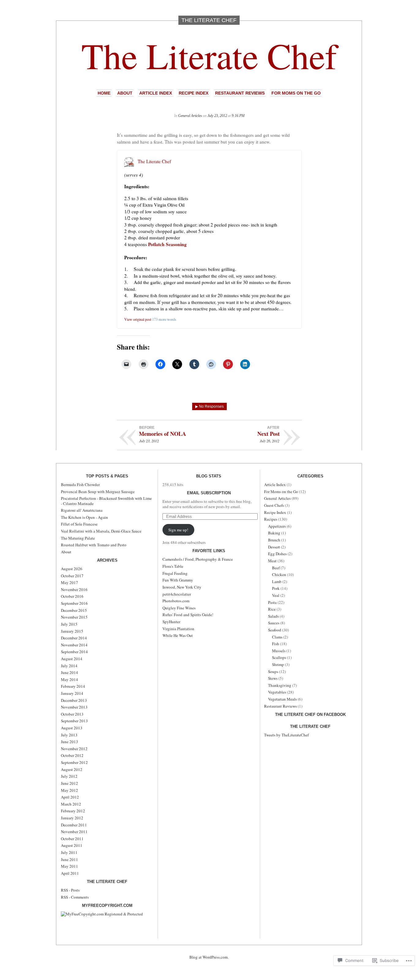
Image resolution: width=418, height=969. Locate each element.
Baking (274, 533)
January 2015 (72, 631)
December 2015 (74, 610)
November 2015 (74, 617)
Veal (275, 595)
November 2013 (74, 707)
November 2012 (74, 748)
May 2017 (69, 582)
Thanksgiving (279, 685)
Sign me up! (178, 530)
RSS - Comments (75, 897)
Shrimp (278, 664)
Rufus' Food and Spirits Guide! (187, 614)
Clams (277, 637)
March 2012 (71, 804)
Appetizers (277, 526)
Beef (276, 568)
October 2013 (72, 714)
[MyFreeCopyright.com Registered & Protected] (102, 914)
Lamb (277, 581)
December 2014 (74, 638)
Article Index (155, 93)
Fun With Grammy (177, 580)
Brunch (274, 540)
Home (104, 93)
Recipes (270, 519)
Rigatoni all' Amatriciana (82, 510)
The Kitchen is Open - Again (84, 517)
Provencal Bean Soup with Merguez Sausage (98, 491)
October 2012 (72, 755)
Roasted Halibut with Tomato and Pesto (93, 545)
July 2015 (69, 624)
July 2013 (69, 735)
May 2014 (69, 679)
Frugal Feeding (175, 573)
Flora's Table (172, 566)
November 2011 (74, 831)
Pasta (272, 602)
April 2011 (70, 873)
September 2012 (74, 762)
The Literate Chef (209, 55)
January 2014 (72, 693)
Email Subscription (209, 493)
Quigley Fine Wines (179, 608)
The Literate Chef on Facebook (310, 714)
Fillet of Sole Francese (79, 524)
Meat (272, 560)
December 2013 (74, 700)
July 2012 (69, 776)
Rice (272, 609)
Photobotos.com (175, 601)
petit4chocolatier (176, 594)
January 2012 (72, 818)
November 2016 (74, 589)
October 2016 (72, 596)
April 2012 (70, 797)
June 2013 (69, 741)
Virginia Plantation (178, 628)
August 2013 (71, 728)
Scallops (279, 657)
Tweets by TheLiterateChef (286, 735)
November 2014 (74, 645)
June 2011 (69, 859)
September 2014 (74, 651)
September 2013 (74, 721)
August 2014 (71, 658)
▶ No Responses (209, 406)
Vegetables (277, 692)
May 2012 (69, 790)
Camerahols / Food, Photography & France (197, 559)
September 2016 (74, 603)
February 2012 (73, 811)
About (124, 93)
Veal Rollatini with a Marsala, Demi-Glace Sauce (101, 531)
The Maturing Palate (78, 538)
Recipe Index (193, 93)
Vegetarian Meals (282, 699)
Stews (273, 678)
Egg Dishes (277, 553)
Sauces (273, 623)
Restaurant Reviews (240, 93)
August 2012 (71, 769)
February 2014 (73, 686)
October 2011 (72, 838)
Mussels (279, 650)
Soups (273, 671)
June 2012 (69, 783)
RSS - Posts (70, 890)
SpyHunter (171, 621)
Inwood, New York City (181, 587)
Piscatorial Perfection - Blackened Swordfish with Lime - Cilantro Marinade (106, 501)
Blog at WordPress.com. (209, 957)
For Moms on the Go (296, 93)
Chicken (279, 574)
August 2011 (71, 845)
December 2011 (74, 825)
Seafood (274, 630)
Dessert (274, 547)
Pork (276, 588)
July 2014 (69, 665)
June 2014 (69, 672)
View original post (137, 319)
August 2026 (71, 568)
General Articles (190, 116)
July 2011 (69, 852)
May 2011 (69, 866)
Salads (273, 616)
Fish (275, 643)
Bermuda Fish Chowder (80, 484)
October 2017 (72, 575)
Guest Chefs (274, 505)
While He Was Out (177, 635)
